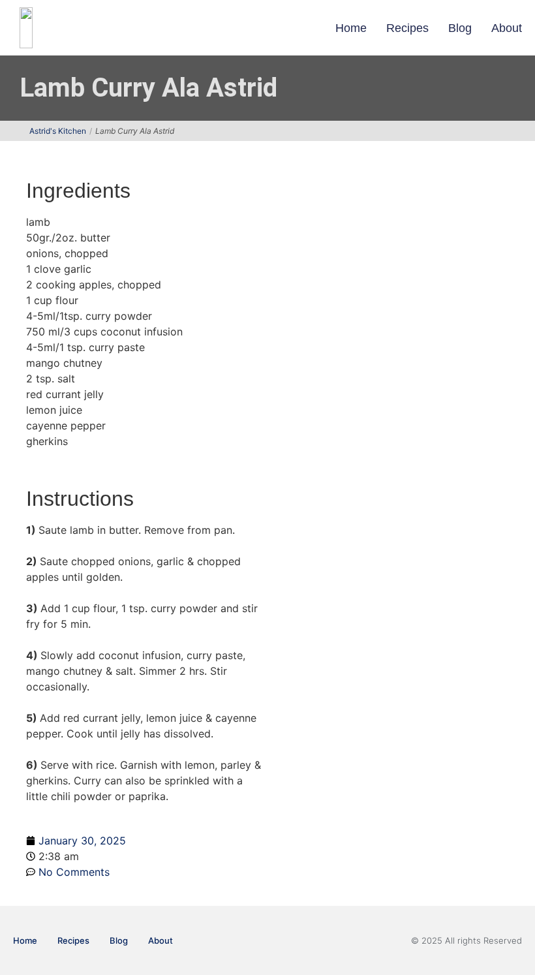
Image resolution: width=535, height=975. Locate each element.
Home (351, 28)
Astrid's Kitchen (57, 131)
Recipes (407, 28)
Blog (460, 28)
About (506, 28)
